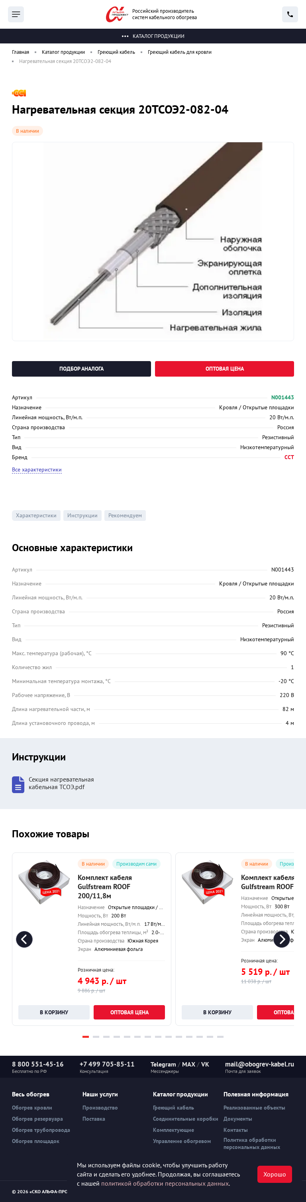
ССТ (289, 457)
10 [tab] (179, 1037)
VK (205, 1064)
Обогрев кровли (32, 1107)
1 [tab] (85, 1037)
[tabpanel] (91, 939)
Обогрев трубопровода (41, 1129)
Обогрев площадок (35, 1141)
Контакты (236, 1129)
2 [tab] (96, 1037)
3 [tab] (106, 1037)
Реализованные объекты (254, 1107)
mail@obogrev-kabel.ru (259, 1064)
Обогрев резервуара (37, 1118)
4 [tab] (117, 1037)
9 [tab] (168, 1037)
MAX (188, 1064)
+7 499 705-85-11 (107, 1064)
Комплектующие (173, 1129)
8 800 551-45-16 (38, 1064)
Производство (100, 1107)
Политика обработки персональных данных (252, 1143)
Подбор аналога (81, 368)
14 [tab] (220, 1037)
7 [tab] (148, 1037)
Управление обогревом (182, 1141)
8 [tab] (158, 1037)
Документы (238, 1118)
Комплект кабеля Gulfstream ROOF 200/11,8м (105, 886)
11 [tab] (189, 1037)
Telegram (163, 1064)
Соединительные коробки (185, 1118)
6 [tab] (137, 1037)
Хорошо (274, 1174)
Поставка (93, 1118)
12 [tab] (199, 1037)
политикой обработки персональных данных (165, 1183)
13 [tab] (210, 1037)
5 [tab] (127, 1037)
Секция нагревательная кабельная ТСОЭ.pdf (61, 783)
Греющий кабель (173, 1107)
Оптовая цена (225, 368)
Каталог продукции (158, 36)
